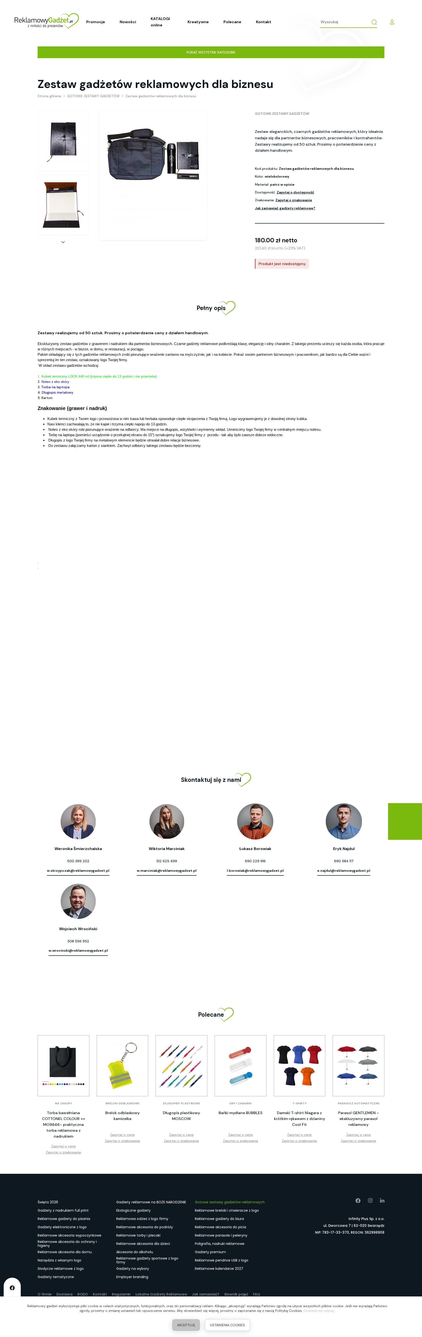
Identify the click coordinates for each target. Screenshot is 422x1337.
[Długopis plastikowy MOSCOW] (181, 1065)
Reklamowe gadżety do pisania (64, 1218)
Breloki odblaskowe (122, 1103)
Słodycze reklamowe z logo (61, 1268)
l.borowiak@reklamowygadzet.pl (255, 870)
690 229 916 (255, 861)
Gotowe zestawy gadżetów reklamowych (230, 1202)
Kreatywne (198, 21)
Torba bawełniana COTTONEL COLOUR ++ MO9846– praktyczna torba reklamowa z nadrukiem (63, 1124)
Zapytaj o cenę (63, 1146)
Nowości (128, 21)
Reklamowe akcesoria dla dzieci (143, 1243)
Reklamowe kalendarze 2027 (219, 1268)
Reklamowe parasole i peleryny (221, 1235)
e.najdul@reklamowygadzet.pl (343, 870)
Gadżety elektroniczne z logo (62, 1227)
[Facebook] (354, 1200)
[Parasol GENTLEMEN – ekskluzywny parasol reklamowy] (358, 1065)
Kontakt (263, 21)
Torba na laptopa (55, 387)
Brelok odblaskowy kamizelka (122, 1115)
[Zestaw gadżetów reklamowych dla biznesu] (63, 141)
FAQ (256, 1294)
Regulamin (121, 1294)
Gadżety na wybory (132, 1268)
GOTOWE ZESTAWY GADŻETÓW (282, 113)
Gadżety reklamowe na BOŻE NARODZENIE (151, 1202)
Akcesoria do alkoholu (134, 1252)
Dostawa (64, 1294)
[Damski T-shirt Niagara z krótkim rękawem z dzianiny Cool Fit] (300, 1065)
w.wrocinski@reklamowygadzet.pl (78, 950)
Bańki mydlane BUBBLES (241, 1112)
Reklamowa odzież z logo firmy (142, 1218)
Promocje (95, 21)
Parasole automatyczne (359, 1103)
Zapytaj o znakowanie (293, 200)
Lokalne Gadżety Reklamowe (161, 1294)
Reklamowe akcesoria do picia (220, 1227)
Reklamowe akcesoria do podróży (144, 1227)
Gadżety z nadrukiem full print (63, 1210)
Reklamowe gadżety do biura (219, 1218)
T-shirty (299, 1103)
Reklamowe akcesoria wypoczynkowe (69, 1235)
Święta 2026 (48, 1202)
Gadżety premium (210, 1252)
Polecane (232, 21)
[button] (63, 242)
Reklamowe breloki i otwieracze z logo (227, 1210)
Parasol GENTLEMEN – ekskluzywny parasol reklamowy (358, 1118)
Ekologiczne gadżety (133, 1210)
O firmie (45, 1294)
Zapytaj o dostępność (295, 192)
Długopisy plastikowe (181, 1103)
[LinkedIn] (378, 1200)
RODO (82, 1294)
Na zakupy (63, 1103)
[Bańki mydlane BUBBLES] (240, 1065)
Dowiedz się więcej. (319, 1310)
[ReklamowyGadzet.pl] (47, 22)
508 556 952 (78, 941)
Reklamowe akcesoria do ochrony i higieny (67, 1244)
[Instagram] (367, 1200)
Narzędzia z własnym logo (59, 1260)
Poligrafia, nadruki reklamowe (219, 1243)
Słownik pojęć (236, 1294)
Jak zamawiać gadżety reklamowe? (285, 208)
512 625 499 (166, 861)
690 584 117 (344, 861)
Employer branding (132, 1276)
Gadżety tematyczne (56, 1276)
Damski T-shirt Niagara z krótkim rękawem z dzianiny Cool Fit (299, 1118)
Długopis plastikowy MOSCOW (181, 1115)
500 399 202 (78, 861)
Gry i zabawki (240, 1103)
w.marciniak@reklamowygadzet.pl (167, 870)
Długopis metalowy (57, 392)
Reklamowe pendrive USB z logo (221, 1260)
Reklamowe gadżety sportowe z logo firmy (147, 1260)
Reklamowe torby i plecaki (138, 1235)
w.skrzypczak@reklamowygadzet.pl (78, 870)
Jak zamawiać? (205, 1294)
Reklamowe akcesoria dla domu (65, 1252)
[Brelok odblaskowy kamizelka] (122, 1065)
